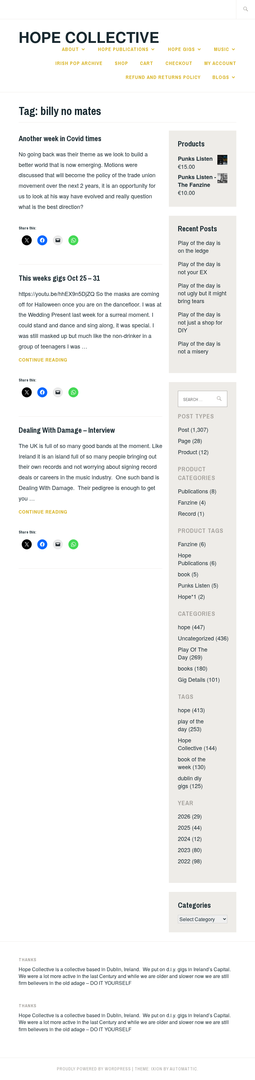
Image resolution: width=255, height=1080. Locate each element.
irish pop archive (79, 63)
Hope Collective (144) (197, 744)
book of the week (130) (192, 763)
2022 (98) (190, 861)
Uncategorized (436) (203, 638)
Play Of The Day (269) (192, 653)
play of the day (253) (191, 725)
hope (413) (191, 710)
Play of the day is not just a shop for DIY (200, 322)
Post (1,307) (193, 429)
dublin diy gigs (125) (190, 782)
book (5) (188, 574)
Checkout (178, 63)
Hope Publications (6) (197, 559)
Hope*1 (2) (191, 596)
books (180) (192, 668)
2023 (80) (190, 850)
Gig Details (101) (199, 679)
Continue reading (51, 360)
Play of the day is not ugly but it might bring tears (202, 293)
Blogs (220, 77)
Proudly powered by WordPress (94, 1069)
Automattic (183, 1069)
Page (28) (190, 440)
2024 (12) (190, 838)
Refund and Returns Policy (163, 77)
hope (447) (191, 627)
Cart (146, 63)
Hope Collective (89, 37)
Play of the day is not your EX (199, 267)
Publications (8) (197, 491)
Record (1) (191, 513)
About (70, 49)
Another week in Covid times (60, 138)
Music (221, 49)
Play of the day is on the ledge (199, 246)
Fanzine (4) (192, 502)
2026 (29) (190, 816)
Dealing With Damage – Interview (67, 430)
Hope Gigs (181, 49)
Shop (121, 63)
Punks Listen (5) (198, 585)
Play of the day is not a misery (199, 347)
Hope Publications (123, 49)
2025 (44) (190, 827)
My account (220, 63)
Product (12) (193, 452)
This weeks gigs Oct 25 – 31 (59, 278)
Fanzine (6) (192, 544)
